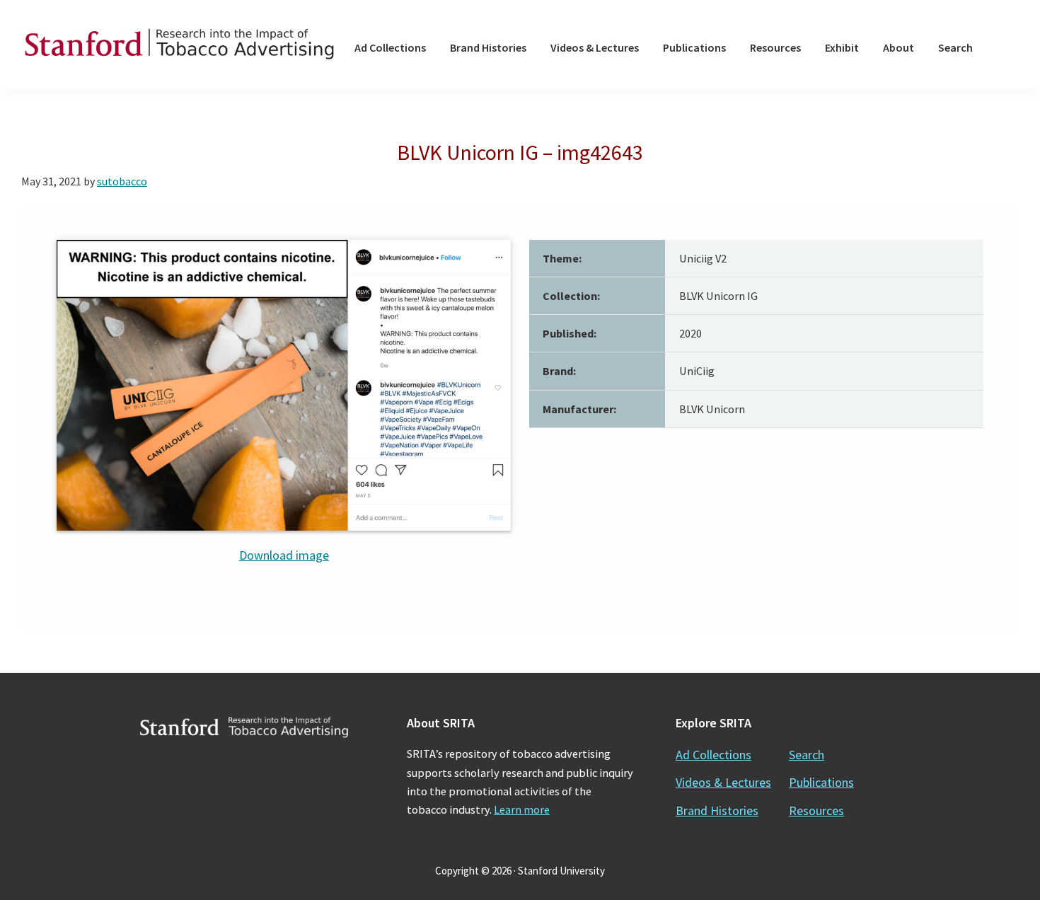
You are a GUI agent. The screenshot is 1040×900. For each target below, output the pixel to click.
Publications (821, 782)
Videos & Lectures (723, 782)
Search (806, 754)
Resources (816, 810)
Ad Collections (713, 754)
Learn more (522, 809)
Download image (284, 555)
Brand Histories (717, 810)
